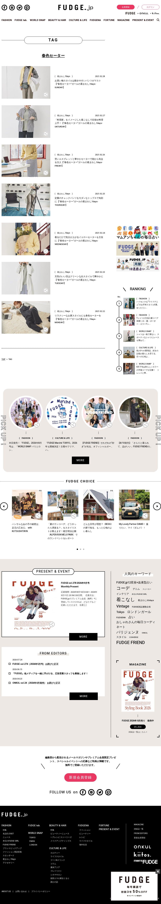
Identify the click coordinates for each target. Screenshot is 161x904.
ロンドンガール (139, 612)
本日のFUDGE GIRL (139, 594)
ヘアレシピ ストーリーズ (61, 837)
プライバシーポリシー (40, 891)
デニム (136, 589)
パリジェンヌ (127, 632)
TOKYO (32, 837)
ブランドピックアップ (12, 848)
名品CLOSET (8, 833)
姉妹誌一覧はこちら (137, 732)
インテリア (122, 594)
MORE (83, 637)
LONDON (33, 844)
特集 (5, 830)
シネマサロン (56, 874)
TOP (3, 359)
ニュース (6, 837)
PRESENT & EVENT (143, 20)
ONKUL (145, 633)
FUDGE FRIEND (130, 642)
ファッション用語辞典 (12, 851)
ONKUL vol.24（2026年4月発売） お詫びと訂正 (36, 683)
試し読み (138, 726)
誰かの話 (54, 882)
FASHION (7, 20)
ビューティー (85, 833)
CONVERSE (133, 637)
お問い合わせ (21, 891)
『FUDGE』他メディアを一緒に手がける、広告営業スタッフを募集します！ (50, 673)
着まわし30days (146, 600)
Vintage (122, 606)
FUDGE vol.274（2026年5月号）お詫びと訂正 (35, 664)
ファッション (85, 830)
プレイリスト (56, 871)
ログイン (150, 7)
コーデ (123, 588)
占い (131, 617)
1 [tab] (77, 549)
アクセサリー (8, 862)
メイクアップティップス (60, 840)
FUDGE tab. (21, 20)
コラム (53, 863)
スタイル (121, 637)
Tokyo (120, 612)
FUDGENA (95, 20)
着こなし (125, 599)
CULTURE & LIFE (78, 20)
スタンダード (8, 855)
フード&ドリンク (57, 860)
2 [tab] (80, 549)
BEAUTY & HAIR (57, 20)
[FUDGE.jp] (75, 7)
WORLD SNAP (37, 20)
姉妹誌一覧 (138, 829)
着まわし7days (9, 859)
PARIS (32, 841)
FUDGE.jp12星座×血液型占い (134, 582)
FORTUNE (109, 20)
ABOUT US (6, 891)
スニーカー (147, 589)
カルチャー (55, 852)
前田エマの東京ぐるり (59, 878)
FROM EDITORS (141, 833)
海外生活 (83, 844)
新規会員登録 (80, 777)
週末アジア (55, 867)
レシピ (82, 837)
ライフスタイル (57, 856)
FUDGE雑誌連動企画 (141, 606)
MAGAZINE (123, 20)
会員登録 (125, 7)
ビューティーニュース (59, 833)
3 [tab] (83, 549)
